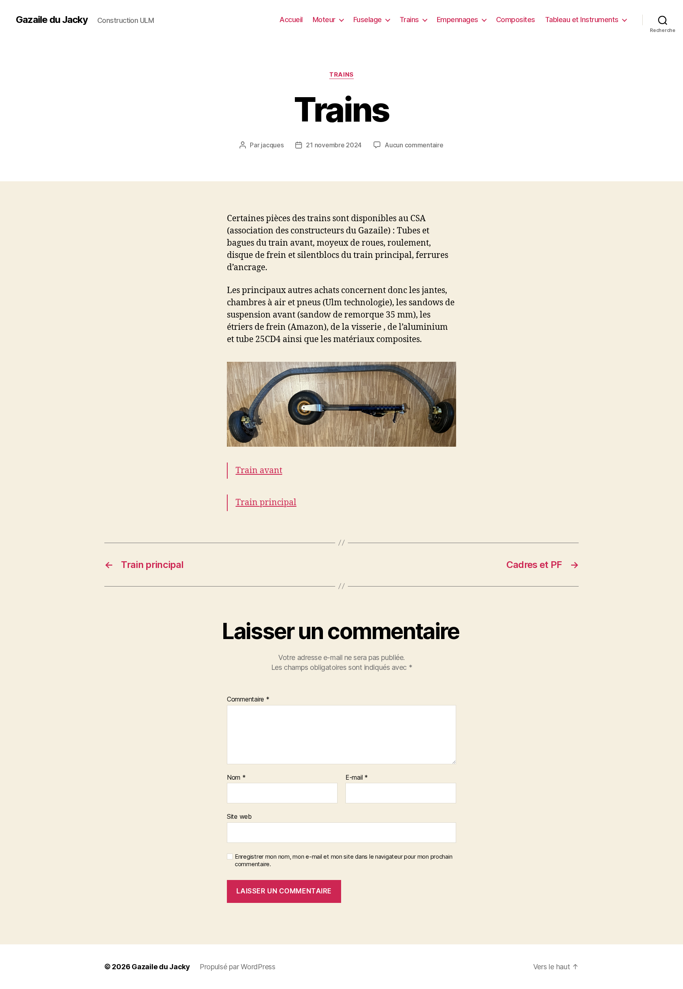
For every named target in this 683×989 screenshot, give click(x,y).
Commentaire (248, 699)
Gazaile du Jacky (52, 19)
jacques (272, 145)
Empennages (457, 19)
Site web (239, 816)
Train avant (259, 470)
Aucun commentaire (414, 145)
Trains (409, 19)
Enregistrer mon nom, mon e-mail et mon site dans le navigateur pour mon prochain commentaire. (343, 860)
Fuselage (367, 19)
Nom (236, 777)
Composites (515, 19)
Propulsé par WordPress (237, 967)
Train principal (266, 502)
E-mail (356, 777)
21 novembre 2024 (334, 145)
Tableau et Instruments (582, 19)
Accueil (291, 19)
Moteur (324, 19)
